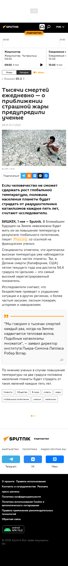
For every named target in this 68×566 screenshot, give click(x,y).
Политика (29, 449)
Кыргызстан (10, 449)
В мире (35, 392)
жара (58, 392)
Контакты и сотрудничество (19, 486)
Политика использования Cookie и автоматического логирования (23, 503)
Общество (22, 392)
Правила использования (31, 481)
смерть (47, 392)
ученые (37, 399)
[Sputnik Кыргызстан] (11, 28)
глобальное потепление (16, 399)
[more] (62, 360)
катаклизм (50, 399)
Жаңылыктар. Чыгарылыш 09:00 (21, 57)
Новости (8, 392)
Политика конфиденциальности (21, 496)
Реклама (42, 486)
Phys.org (20, 239)
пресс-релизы (10, 491)
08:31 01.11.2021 (11, 125)
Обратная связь (11, 519)
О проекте (8, 481)
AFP (6, 168)
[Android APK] (13, 529)
